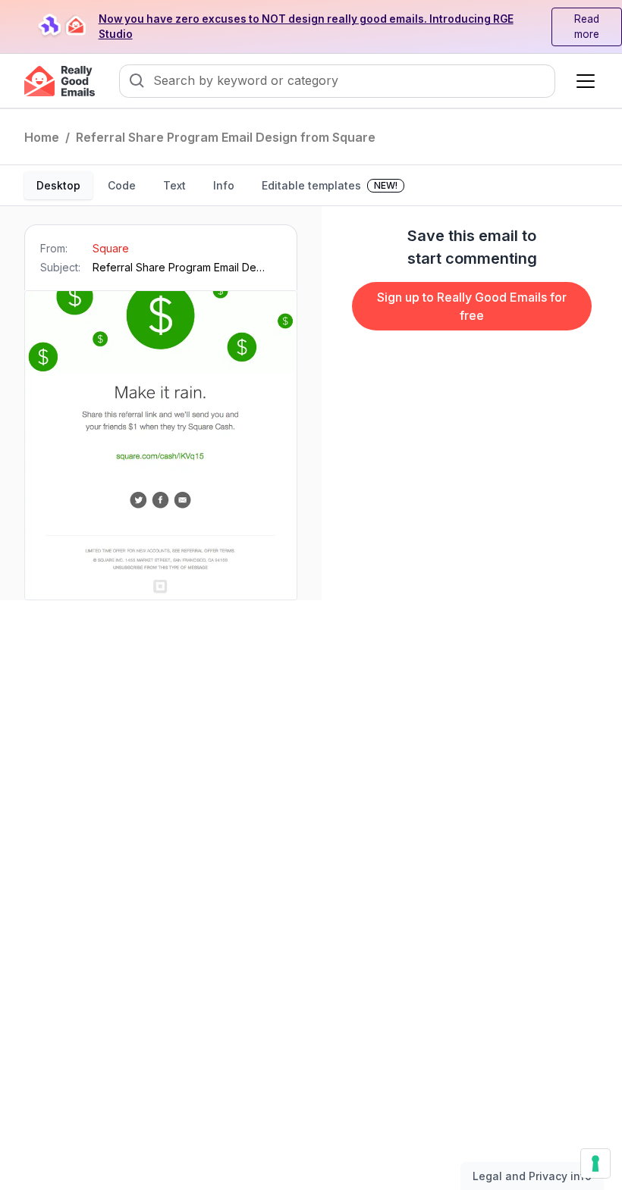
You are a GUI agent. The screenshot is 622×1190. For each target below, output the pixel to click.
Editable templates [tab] (329, 185)
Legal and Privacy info (532, 1176)
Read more (586, 27)
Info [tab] (223, 185)
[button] (582, 81)
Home (41, 137)
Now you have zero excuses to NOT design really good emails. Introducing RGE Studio (306, 27)
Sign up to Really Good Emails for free (472, 306)
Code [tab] (122, 185)
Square (111, 248)
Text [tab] (174, 185)
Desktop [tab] (58, 185)
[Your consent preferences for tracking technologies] (595, 1163)
